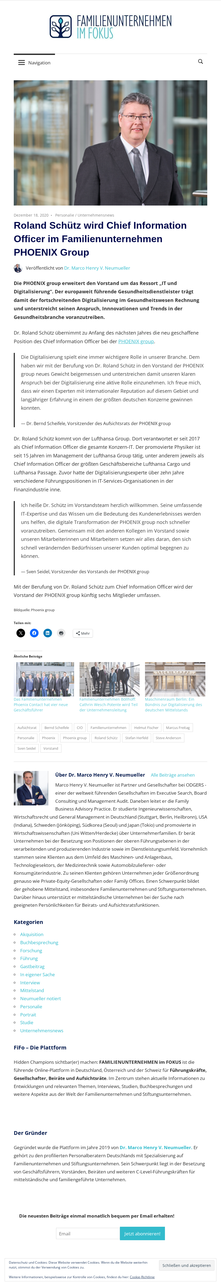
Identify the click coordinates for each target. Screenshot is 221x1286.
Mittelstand (32, 990)
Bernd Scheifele (56, 727)
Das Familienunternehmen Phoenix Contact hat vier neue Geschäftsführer (41, 704)
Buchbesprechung (39, 942)
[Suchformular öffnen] (200, 61)
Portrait (28, 1015)
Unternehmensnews (96, 215)
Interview (30, 982)
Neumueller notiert (40, 998)
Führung (29, 958)
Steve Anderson (168, 737)
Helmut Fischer (146, 727)
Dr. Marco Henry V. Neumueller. (156, 1147)
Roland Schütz (106, 737)
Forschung (31, 950)
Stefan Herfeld (136, 737)
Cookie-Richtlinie (142, 1277)
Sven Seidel (27, 748)
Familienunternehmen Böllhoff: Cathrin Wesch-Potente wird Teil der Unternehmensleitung (109, 704)
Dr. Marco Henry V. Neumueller (97, 268)
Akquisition (31, 934)
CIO (80, 727)
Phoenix (48, 737)
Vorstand (50, 748)
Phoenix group (75, 737)
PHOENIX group (136, 341)
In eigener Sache (37, 974)
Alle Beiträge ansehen (173, 775)
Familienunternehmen (108, 727)
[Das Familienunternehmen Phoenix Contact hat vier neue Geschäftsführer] (44, 679)
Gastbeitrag (32, 966)
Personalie (64, 215)
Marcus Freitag (178, 727)
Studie (26, 1022)
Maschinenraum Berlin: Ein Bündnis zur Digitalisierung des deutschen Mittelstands (173, 704)
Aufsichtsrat (27, 727)
